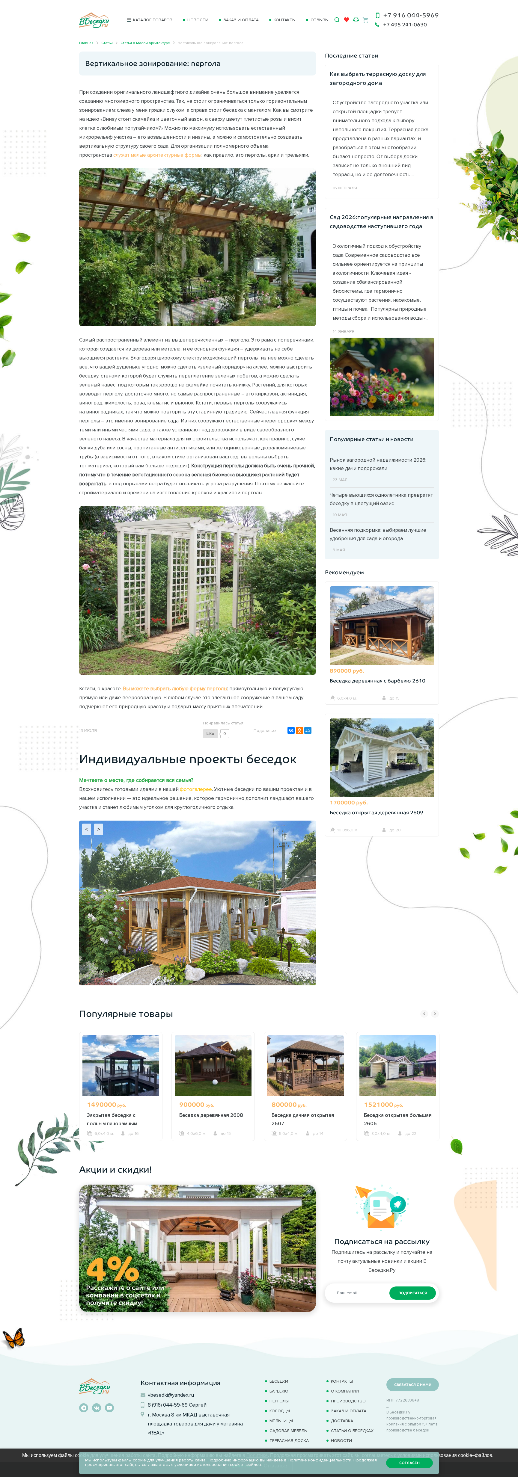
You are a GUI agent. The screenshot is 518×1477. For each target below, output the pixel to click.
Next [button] (435, 1014)
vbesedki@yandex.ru (171, 1395)
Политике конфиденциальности (319, 1460)
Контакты (285, 20)
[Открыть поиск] (337, 20)
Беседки (278, 1381)
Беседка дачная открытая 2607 (303, 1119)
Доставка (342, 1421)
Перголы (279, 1401)
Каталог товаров (152, 20)
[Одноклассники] (299, 730)
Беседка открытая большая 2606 (398, 1119)
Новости (197, 20)
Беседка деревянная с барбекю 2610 (377, 681)
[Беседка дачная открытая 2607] (305, 1065)
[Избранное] (346, 21)
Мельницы (281, 1421)
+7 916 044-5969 (411, 15)
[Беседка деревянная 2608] (213, 1065)
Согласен (409, 1463)
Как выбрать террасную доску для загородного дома (378, 78)
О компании (345, 1391)
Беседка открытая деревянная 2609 (376, 812)
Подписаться (412, 1293)
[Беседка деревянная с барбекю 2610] (382, 626)
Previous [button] (424, 1014)
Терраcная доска (289, 1440)
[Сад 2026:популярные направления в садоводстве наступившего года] (382, 376)
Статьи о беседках (352, 1430)
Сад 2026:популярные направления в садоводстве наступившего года (381, 221)
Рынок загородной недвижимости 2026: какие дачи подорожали (378, 464)
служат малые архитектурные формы (157, 155)
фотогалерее (196, 789)
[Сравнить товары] (356, 19)
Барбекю (278, 1391)
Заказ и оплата (241, 20)
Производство (348, 1401)
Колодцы (279, 1411)
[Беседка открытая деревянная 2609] (382, 758)
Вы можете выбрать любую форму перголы (175, 688)
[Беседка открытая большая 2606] (397, 1065)
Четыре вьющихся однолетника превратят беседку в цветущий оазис (381, 499)
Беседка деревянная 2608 (211, 1115)
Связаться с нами (412, 1385)
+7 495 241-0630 (405, 25)
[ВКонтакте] (291, 730)
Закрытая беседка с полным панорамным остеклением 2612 (112, 1123)
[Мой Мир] (307, 730)
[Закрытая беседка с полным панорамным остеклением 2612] (120, 1065)
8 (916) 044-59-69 (168, 1404)
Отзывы (320, 20)
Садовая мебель (288, 1430)
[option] (121, 1098)
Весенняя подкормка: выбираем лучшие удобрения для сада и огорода (378, 534)
